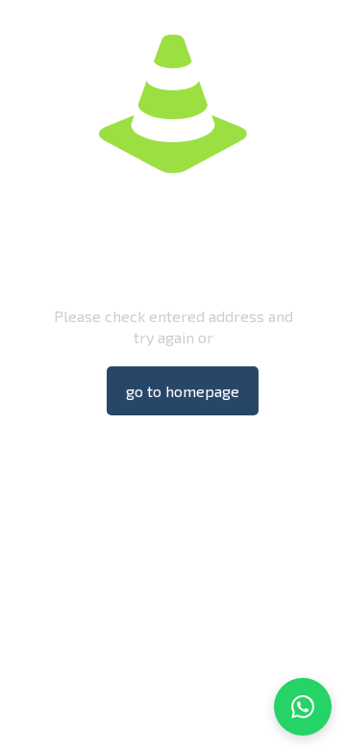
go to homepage (182, 391)
